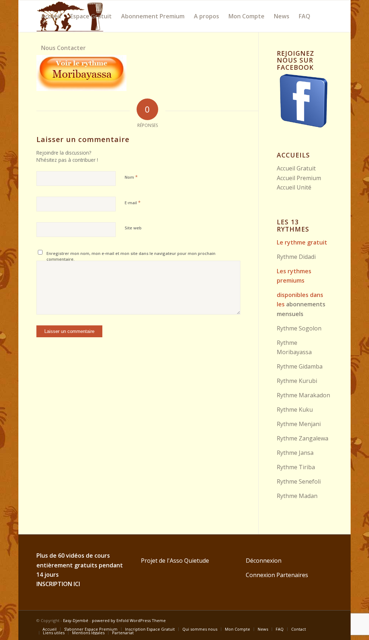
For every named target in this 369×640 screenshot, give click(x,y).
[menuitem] (51, 16)
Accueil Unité (294, 187)
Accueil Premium (299, 178)
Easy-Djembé (75, 620)
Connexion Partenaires (277, 575)
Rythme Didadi (296, 257)
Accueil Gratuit (296, 168)
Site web (133, 227)
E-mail (133, 202)
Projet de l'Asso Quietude (175, 560)
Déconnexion (263, 560)
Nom (131, 177)
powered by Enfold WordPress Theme (129, 620)
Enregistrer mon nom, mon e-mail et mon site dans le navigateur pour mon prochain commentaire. (130, 256)
